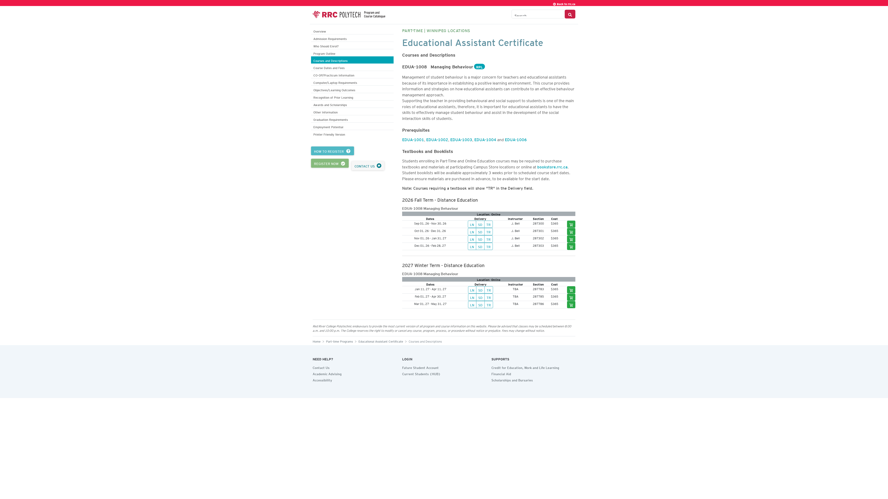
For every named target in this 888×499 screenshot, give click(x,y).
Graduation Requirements (330, 119)
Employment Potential (328, 126)
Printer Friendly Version (329, 134)
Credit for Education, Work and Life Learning (525, 367)
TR (488, 224)
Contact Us (321, 367)
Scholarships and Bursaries (512, 379)
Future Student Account (420, 367)
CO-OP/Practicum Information (333, 75)
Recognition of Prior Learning (333, 97)
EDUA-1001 (413, 138)
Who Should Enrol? (326, 46)
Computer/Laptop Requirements (335, 82)
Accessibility (322, 379)
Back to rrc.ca (565, 3)
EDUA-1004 (485, 138)
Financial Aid (501, 373)
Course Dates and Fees (329, 67)
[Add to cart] (571, 224)
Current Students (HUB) (421, 373)
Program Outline (324, 53)
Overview (319, 31)
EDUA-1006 (516, 138)
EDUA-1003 (461, 138)
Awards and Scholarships (330, 104)
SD (480, 224)
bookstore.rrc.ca (552, 166)
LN (472, 224)
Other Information (325, 112)
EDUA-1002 (437, 138)
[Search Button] (570, 14)
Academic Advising (327, 373)
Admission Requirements (330, 38)
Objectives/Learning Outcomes (334, 89)
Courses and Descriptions (330, 60)
